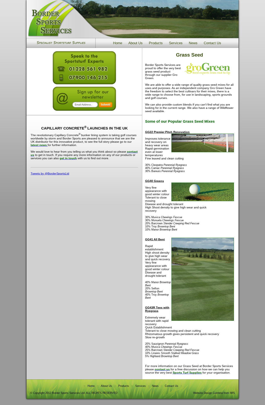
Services (176, 43)
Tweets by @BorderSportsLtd (50, 173)
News (193, 43)
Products (156, 43)
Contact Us (212, 43)
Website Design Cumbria (208, 392)
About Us (135, 43)
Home (117, 43)
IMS (232, 392)
